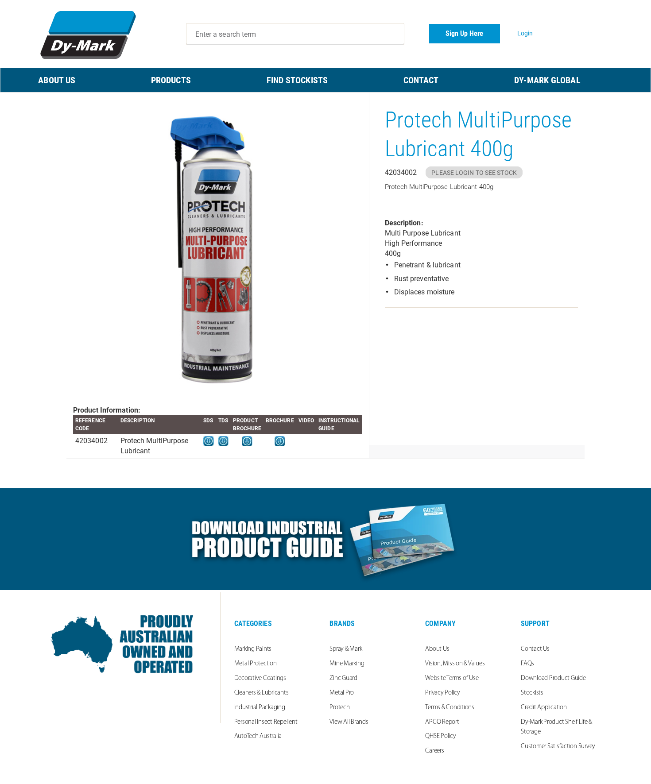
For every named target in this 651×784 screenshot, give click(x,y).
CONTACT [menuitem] (421, 80)
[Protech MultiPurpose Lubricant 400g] (218, 249)
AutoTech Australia (258, 736)
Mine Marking (346, 663)
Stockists (532, 693)
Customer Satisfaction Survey (558, 746)
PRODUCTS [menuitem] (171, 80)
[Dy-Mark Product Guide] (325, 539)
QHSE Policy (440, 736)
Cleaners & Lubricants (261, 693)
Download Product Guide (553, 678)
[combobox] (295, 34)
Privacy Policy (442, 693)
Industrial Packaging (259, 707)
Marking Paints (253, 649)
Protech (339, 707)
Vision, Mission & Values (454, 663)
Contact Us (535, 649)
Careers (434, 751)
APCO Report (442, 722)
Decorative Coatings (260, 678)
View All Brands (348, 722)
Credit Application (544, 707)
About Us (437, 649)
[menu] (325, 80)
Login (525, 33)
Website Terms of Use (451, 678)
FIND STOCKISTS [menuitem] (297, 80)
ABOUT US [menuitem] (56, 80)
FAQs (527, 663)
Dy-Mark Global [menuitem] (547, 80)
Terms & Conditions (449, 707)
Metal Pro (341, 693)
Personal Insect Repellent (266, 722)
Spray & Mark (345, 649)
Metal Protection (255, 663)
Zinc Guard (343, 678)
